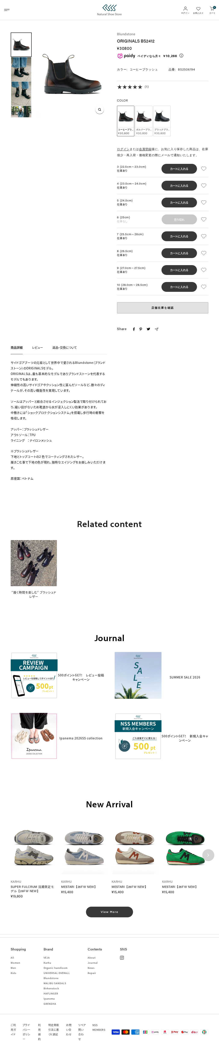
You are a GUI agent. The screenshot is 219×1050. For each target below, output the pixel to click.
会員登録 (145, 149)
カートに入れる (179, 169)
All (12, 957)
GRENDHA (50, 1003)
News (91, 967)
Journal (93, 962)
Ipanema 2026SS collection (81, 738)
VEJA (47, 957)
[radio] (125, 121)
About (92, 957)
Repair (92, 973)
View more (109, 911)
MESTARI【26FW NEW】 (79, 886)
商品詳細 (17, 347)
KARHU (16, 881)
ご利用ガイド (13, 1029)
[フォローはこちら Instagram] (122, 958)
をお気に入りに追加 (204, 169)
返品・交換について (64, 347)
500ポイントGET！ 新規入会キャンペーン (185, 738)
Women (15, 962)
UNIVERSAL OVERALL (57, 973)
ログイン (123, 149)
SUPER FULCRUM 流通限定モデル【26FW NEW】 (32, 888)
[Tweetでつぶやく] (148, 329)
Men (13, 967)
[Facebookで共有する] (134, 330)
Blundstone (126, 33)
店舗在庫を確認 (162, 307)
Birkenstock (51, 988)
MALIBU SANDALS (55, 983)
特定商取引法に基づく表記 (53, 1029)
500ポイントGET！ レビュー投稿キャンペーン (81, 677)
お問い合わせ (68, 1029)
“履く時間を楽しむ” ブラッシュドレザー (34, 594)
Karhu (47, 962)
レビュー (37, 347)
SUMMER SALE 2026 (185, 677)
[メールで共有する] (156, 330)
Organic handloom (56, 967)
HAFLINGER (51, 993)
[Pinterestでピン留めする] (140, 330)
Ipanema (49, 998)
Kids (13, 973)
